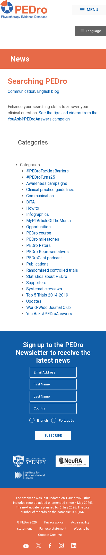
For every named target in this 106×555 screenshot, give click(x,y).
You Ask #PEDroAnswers (49, 313)
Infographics (37, 214)
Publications (37, 264)
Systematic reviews (44, 288)
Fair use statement (52, 528)
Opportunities (38, 226)
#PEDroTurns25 (40, 177)
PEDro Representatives (47, 251)
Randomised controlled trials (52, 270)
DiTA (30, 202)
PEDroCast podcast (44, 257)
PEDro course (38, 233)
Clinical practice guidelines (50, 189)
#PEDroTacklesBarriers (47, 171)
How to (32, 208)
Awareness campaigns (46, 183)
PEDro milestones (42, 239)
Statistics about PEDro (46, 276)
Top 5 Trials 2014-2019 (47, 295)
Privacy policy (54, 522)
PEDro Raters (38, 245)
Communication (21, 91)
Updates (33, 301)
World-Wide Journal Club (48, 307)
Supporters (36, 282)
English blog (48, 91)
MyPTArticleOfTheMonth (48, 220)
